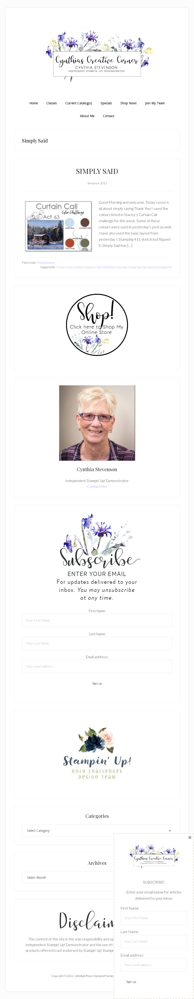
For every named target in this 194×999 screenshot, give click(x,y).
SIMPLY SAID (97, 171)
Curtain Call (63, 267)
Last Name (97, 634)
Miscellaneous (46, 262)
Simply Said (135, 267)
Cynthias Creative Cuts (86, 267)
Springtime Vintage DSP (157, 267)
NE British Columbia (114, 267)
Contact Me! (97, 486)
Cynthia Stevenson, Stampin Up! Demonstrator (97, 56)
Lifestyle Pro (82, 976)
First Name (97, 611)
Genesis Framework (106, 976)
